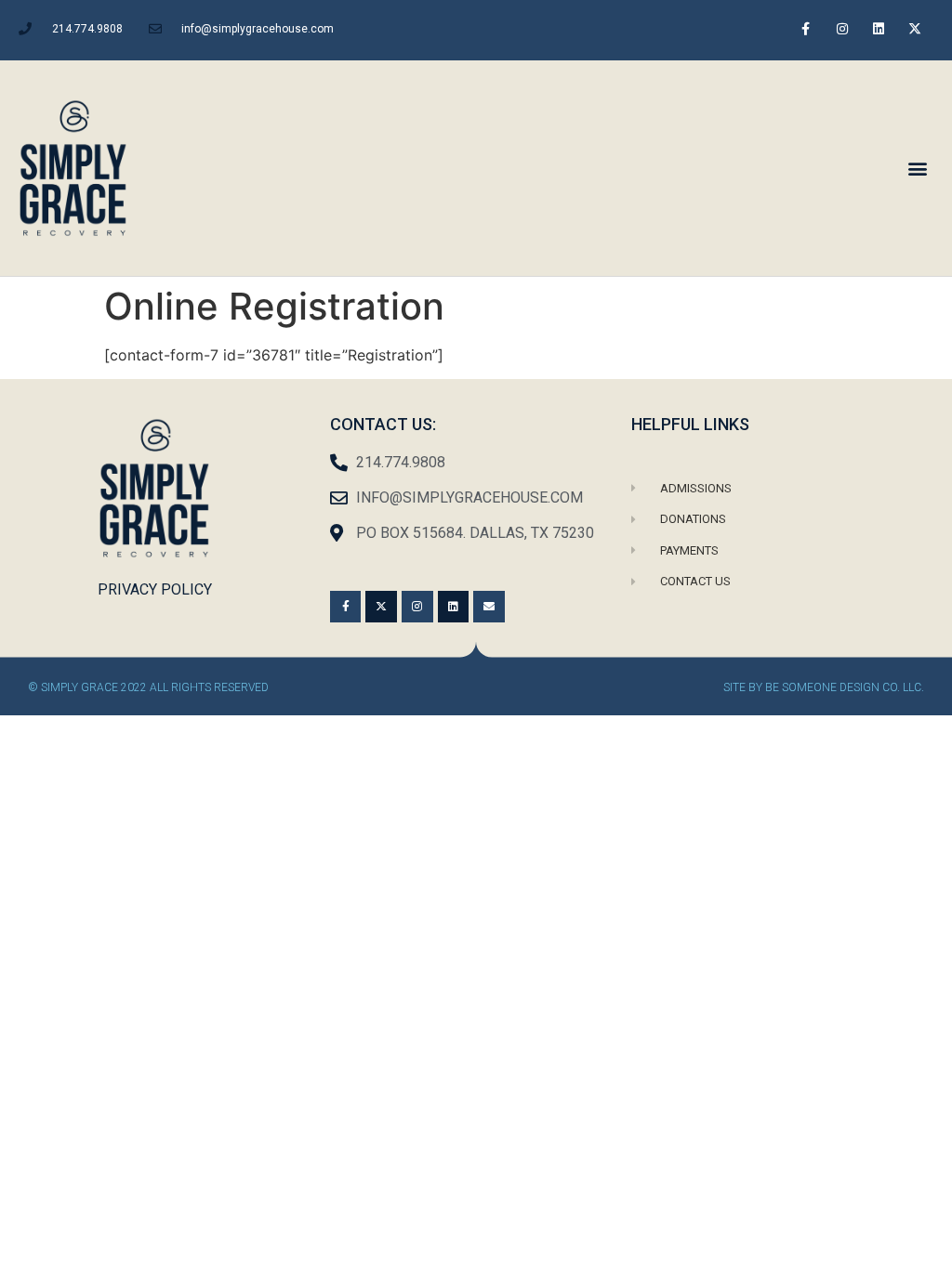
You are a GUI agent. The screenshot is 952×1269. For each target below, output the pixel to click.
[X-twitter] (915, 28)
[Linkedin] (879, 28)
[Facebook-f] (805, 28)
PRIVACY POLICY (155, 589)
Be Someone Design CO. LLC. (844, 687)
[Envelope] (489, 606)
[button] (918, 167)
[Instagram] (842, 28)
